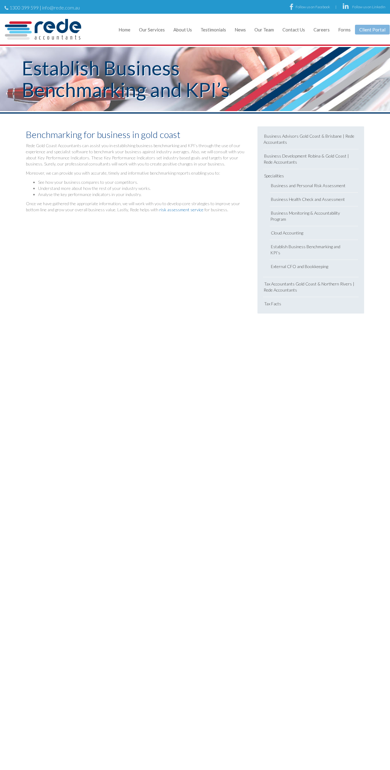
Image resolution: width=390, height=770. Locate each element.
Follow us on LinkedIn (368, 7)
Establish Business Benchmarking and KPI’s (305, 249)
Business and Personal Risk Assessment (308, 185)
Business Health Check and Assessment (308, 199)
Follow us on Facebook (313, 7)
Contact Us (293, 29)
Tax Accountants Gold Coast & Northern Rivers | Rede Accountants (309, 286)
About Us (182, 29)
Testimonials (213, 29)
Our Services (152, 29)
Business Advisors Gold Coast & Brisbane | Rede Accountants (309, 139)
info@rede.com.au (61, 7)
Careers (322, 29)
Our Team (264, 29)
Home (124, 29)
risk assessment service (181, 209)
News (240, 29)
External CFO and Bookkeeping (299, 266)
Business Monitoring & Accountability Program (305, 216)
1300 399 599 (24, 7)
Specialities (274, 175)
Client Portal (372, 29)
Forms (344, 29)
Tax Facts (272, 303)
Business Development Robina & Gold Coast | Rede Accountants (306, 159)
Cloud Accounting (287, 232)
